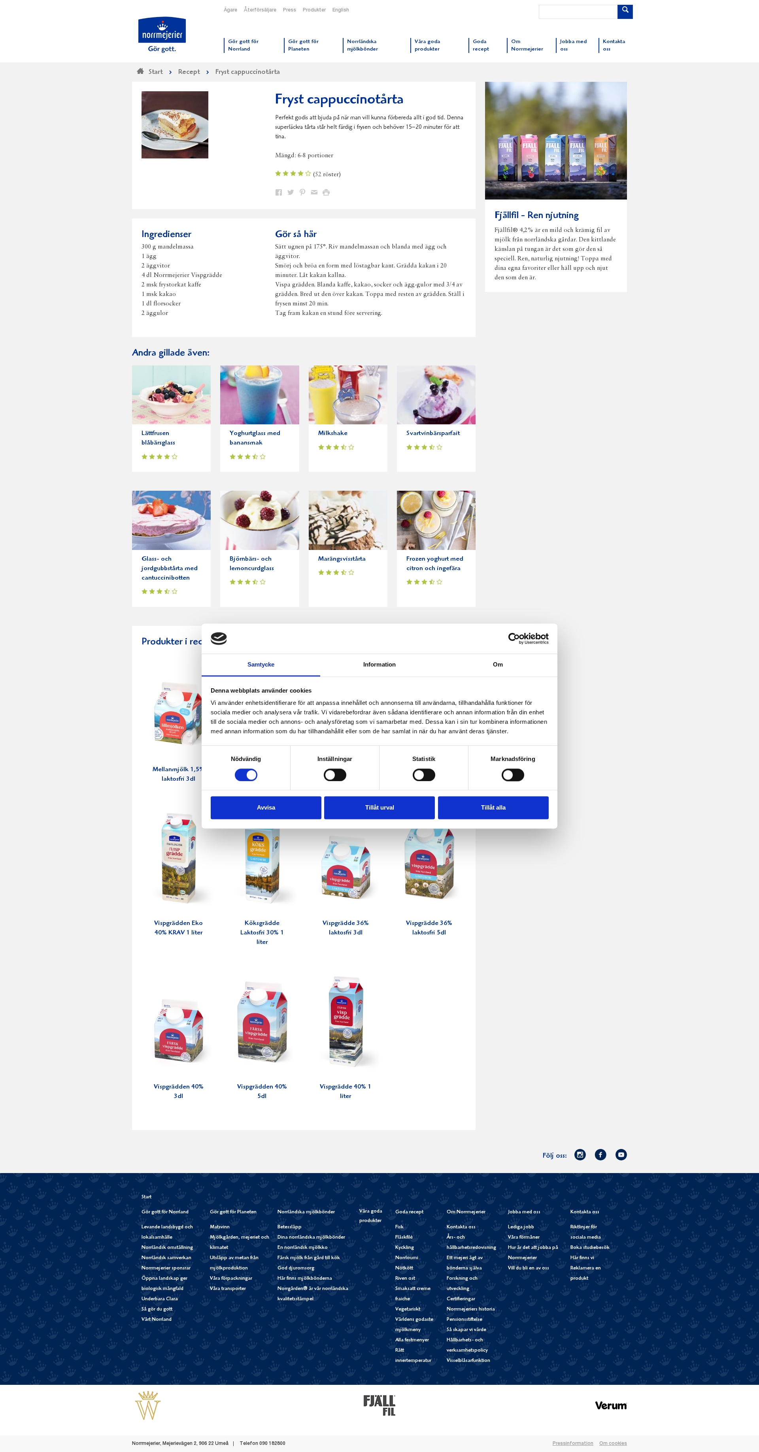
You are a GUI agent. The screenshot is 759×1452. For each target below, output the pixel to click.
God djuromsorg (296, 1268)
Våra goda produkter (370, 1216)
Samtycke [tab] (261, 664)
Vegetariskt (407, 1309)
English (340, 10)
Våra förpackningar (231, 1278)
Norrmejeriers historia (471, 1309)
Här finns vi (582, 1258)
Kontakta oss (461, 1227)
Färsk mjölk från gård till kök (309, 1258)
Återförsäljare (260, 10)
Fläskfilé (404, 1237)
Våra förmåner (524, 1237)
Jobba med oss (524, 1212)
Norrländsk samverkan (166, 1258)
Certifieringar (461, 1299)
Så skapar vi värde (466, 1330)
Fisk (399, 1227)
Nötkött (404, 1268)
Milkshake (332, 433)
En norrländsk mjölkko (303, 1247)
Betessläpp (290, 1227)
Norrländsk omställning (167, 1247)
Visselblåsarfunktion (468, 1360)
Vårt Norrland (157, 1319)
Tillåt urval (379, 807)
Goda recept (409, 1212)
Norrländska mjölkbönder (306, 1212)
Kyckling (404, 1247)
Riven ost (405, 1278)
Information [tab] (379, 664)
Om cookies (613, 1443)
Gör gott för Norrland (165, 1212)
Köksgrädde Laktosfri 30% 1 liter (262, 933)
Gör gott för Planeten (233, 1212)
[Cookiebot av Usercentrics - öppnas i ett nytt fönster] (514, 638)
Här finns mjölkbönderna (305, 1278)
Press (289, 10)
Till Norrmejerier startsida (162, 35)
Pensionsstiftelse (464, 1319)
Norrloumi (406, 1258)
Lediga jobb (521, 1227)
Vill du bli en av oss (528, 1268)
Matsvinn (220, 1227)
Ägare (230, 10)
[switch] (335, 774)
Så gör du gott (157, 1309)
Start (146, 1197)
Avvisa (266, 807)
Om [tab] (498, 664)
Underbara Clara (160, 1299)
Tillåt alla (493, 807)
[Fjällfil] (379, 1405)
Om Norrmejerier (466, 1212)
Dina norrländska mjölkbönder (311, 1237)
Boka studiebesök (590, 1247)
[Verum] (611, 1405)
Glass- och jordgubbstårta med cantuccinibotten (170, 569)
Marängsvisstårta (342, 559)
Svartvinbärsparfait (433, 433)
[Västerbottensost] (148, 1405)
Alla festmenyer (412, 1340)
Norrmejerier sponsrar (166, 1268)
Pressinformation (573, 1443)
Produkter (314, 10)
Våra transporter (228, 1289)
